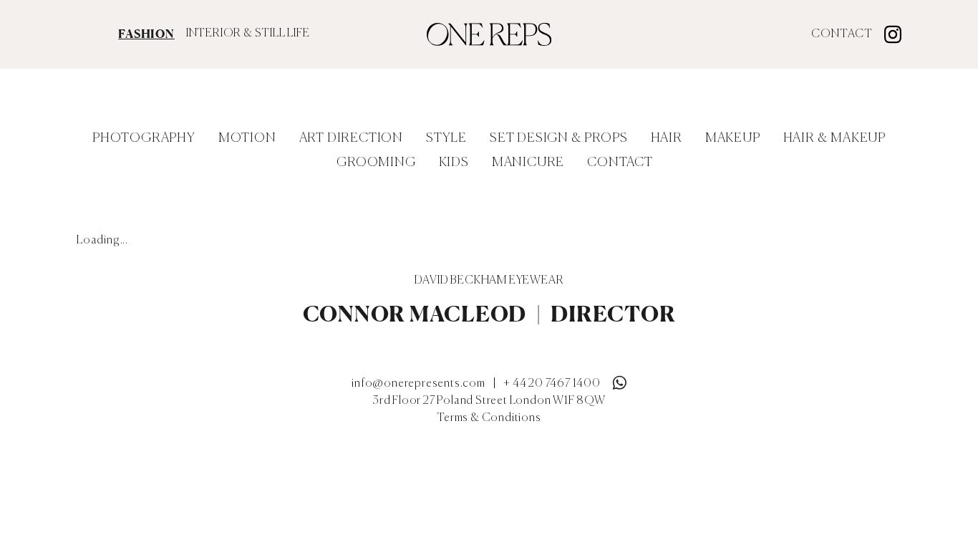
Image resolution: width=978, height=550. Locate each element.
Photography (143, 138)
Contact (842, 34)
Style (446, 138)
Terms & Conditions (489, 418)
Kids (454, 162)
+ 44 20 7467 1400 (552, 384)
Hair (666, 138)
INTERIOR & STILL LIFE (248, 33)
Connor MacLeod (415, 314)
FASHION (146, 33)
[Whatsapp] (619, 379)
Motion (247, 138)
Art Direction (351, 138)
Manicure (528, 162)
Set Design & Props (558, 138)
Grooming (376, 162)
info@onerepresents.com (418, 384)
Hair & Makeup (834, 138)
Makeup (732, 138)
